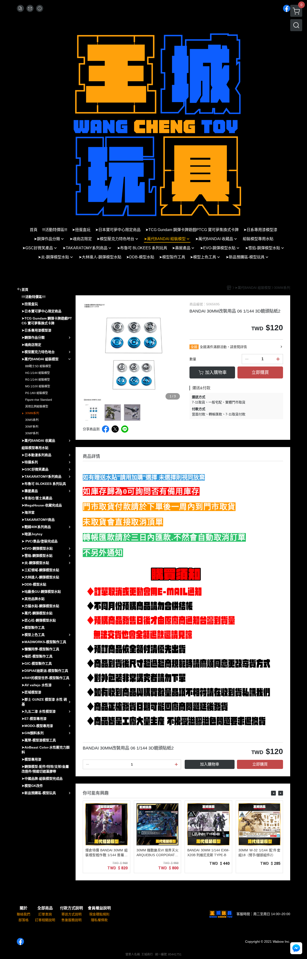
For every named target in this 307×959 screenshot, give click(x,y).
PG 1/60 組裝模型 (36, 393)
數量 (192, 359)
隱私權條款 (99, 920)
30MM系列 (32, 413)
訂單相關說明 (45, 920)
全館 (194, 347)
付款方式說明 (71, 908)
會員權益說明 (99, 908)
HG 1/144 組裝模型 (37, 373)
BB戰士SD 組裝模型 (38, 366)
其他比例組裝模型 (36, 406)
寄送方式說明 (71, 914)
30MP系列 (32, 433)
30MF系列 (31, 426)
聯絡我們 (23, 914)
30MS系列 (32, 420)
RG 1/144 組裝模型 (37, 379)
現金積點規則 (99, 914)
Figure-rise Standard (38, 399)
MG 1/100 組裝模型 (37, 386)
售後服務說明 (71, 920)
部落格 (23, 920)
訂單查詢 (45, 914)
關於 (23, 908)
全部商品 (45, 908)
